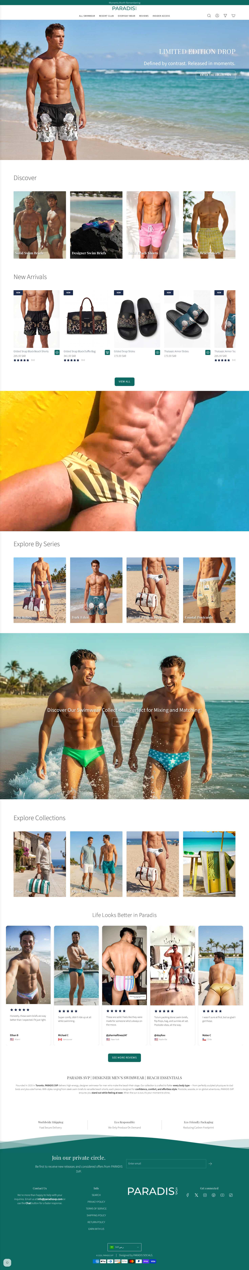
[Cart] (233, 16)
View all (124, 381)
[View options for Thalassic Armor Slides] (207, 352)
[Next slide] (236, 985)
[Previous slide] (13, 985)
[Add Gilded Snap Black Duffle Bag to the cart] (107, 352)
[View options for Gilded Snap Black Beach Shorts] (57, 352)
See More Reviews (124, 1057)
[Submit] (210, 1164)
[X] (196, 1195)
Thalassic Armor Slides (176, 351)
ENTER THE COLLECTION (215, 75)
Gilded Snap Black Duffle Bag (80, 351)
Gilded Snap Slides (124, 351)
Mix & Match (124, 722)
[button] (17, 328)
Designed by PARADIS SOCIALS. (136, 1255)
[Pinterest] (214, 1195)
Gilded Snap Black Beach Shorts (31, 351)
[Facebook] (188, 1195)
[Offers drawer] (225, 16)
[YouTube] (222, 1195)
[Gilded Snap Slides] (137, 319)
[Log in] (217, 16)
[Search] (209, 16)
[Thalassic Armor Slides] (187, 319)
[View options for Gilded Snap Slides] (157, 352)
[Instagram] (205, 1195)
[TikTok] (231, 1195)
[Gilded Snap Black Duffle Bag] (87, 319)
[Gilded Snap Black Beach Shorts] (37, 319)
